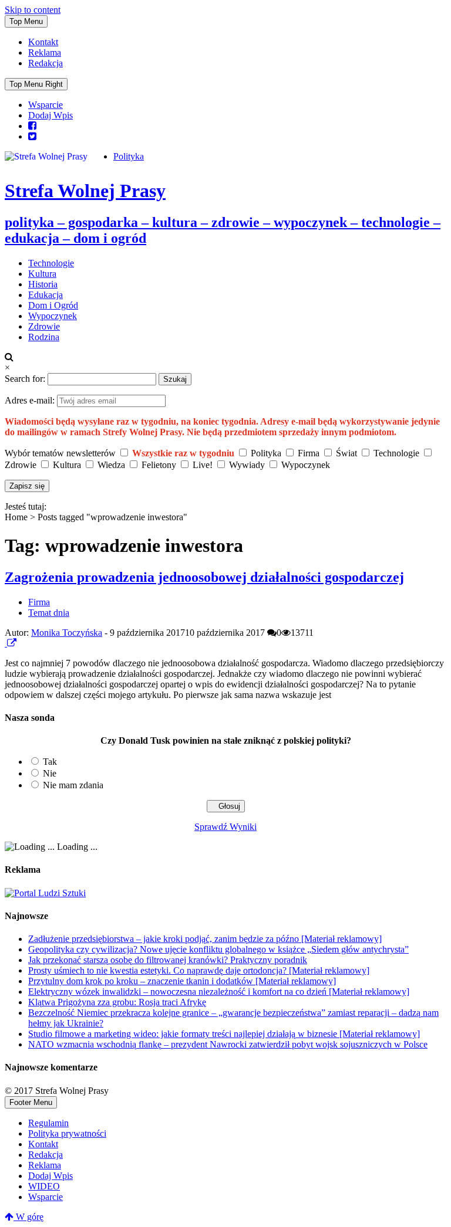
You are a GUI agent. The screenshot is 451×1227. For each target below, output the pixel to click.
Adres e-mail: (31, 400)
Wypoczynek (52, 316)
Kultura (42, 274)
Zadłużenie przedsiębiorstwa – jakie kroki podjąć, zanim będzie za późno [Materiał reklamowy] (205, 939)
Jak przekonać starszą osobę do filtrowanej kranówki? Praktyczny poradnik (167, 960)
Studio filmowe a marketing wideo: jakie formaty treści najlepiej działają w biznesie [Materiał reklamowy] (224, 1034)
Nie (49, 773)
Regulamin (48, 1123)
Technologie (51, 263)
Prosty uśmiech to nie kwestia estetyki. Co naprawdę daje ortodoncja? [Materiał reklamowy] (198, 970)
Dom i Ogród (53, 305)
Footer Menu (30, 1102)
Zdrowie (44, 326)
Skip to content (32, 10)
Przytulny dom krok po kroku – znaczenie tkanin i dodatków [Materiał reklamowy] (182, 981)
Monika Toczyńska (66, 633)
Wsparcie (45, 105)
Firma (39, 602)
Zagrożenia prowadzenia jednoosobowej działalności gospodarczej (204, 577)
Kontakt (43, 42)
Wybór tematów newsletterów (60, 453)
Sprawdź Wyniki (225, 827)
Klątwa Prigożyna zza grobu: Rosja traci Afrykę (117, 1002)
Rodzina (43, 337)
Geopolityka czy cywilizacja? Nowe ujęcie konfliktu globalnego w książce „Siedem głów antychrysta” (218, 949)
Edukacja (45, 295)
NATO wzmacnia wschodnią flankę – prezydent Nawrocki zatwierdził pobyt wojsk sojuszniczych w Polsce (228, 1044)
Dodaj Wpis (50, 115)
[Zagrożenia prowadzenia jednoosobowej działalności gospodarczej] (6, 643)
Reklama (44, 52)
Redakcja (45, 63)
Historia (43, 284)
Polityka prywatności (67, 1133)
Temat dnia (48, 613)
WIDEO (44, 1186)
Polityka (128, 156)
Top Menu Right (36, 84)
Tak (50, 762)
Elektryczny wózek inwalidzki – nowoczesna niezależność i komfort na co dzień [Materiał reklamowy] (218, 991)
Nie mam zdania (73, 785)
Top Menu (26, 21)
